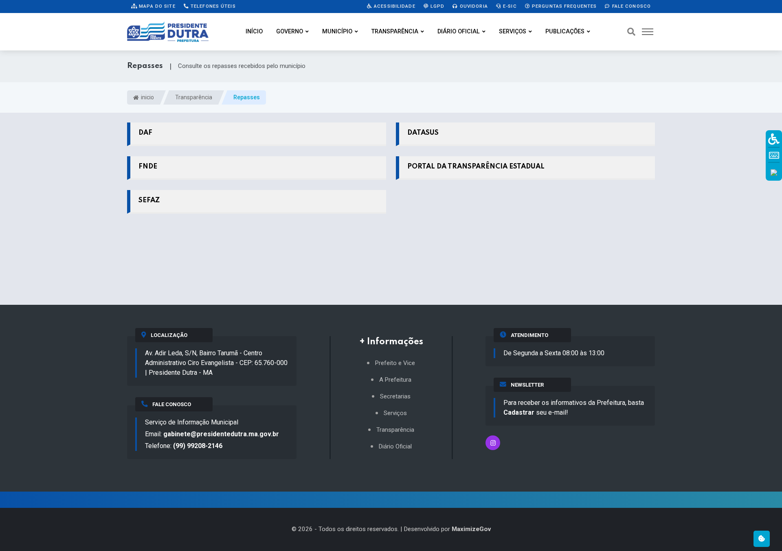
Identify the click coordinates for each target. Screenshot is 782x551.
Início (254, 31)
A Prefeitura (395, 380)
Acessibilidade (393, 6)
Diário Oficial (458, 31)
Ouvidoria (473, 6)
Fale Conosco (630, 6)
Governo (289, 31)
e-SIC (509, 6)
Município (337, 31)
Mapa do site (156, 6)
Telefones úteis (212, 6)
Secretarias (395, 397)
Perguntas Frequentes (563, 6)
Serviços (512, 31)
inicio (147, 97)
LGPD (437, 6)
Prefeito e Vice (395, 363)
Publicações (564, 31)
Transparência (394, 31)
